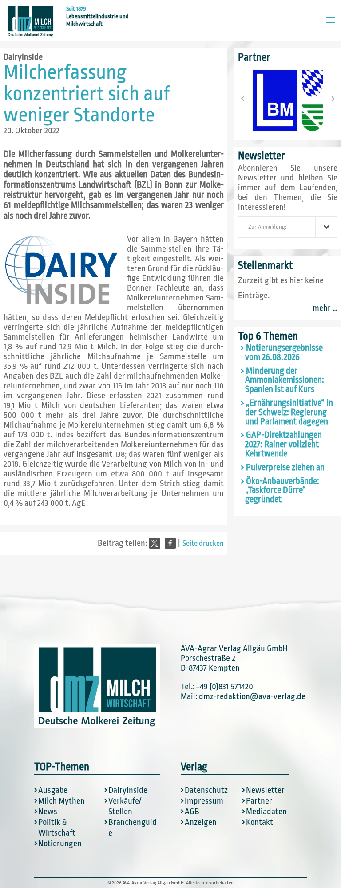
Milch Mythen (61, 801)
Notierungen (60, 843)
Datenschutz (206, 790)
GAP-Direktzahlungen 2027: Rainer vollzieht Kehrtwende (283, 444)
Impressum (204, 801)
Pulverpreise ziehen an (285, 467)
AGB (192, 811)
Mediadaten (266, 811)
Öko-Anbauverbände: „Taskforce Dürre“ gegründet (282, 490)
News (47, 811)
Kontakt (259, 822)
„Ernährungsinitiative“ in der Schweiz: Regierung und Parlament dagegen (289, 412)
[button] (154, 543)
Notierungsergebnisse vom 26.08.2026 (284, 352)
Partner (259, 801)
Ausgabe (52, 790)
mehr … (325, 308)
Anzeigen (201, 822)
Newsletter (265, 790)
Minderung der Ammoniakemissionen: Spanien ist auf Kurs (284, 380)
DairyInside (23, 57)
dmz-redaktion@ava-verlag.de (252, 696)
